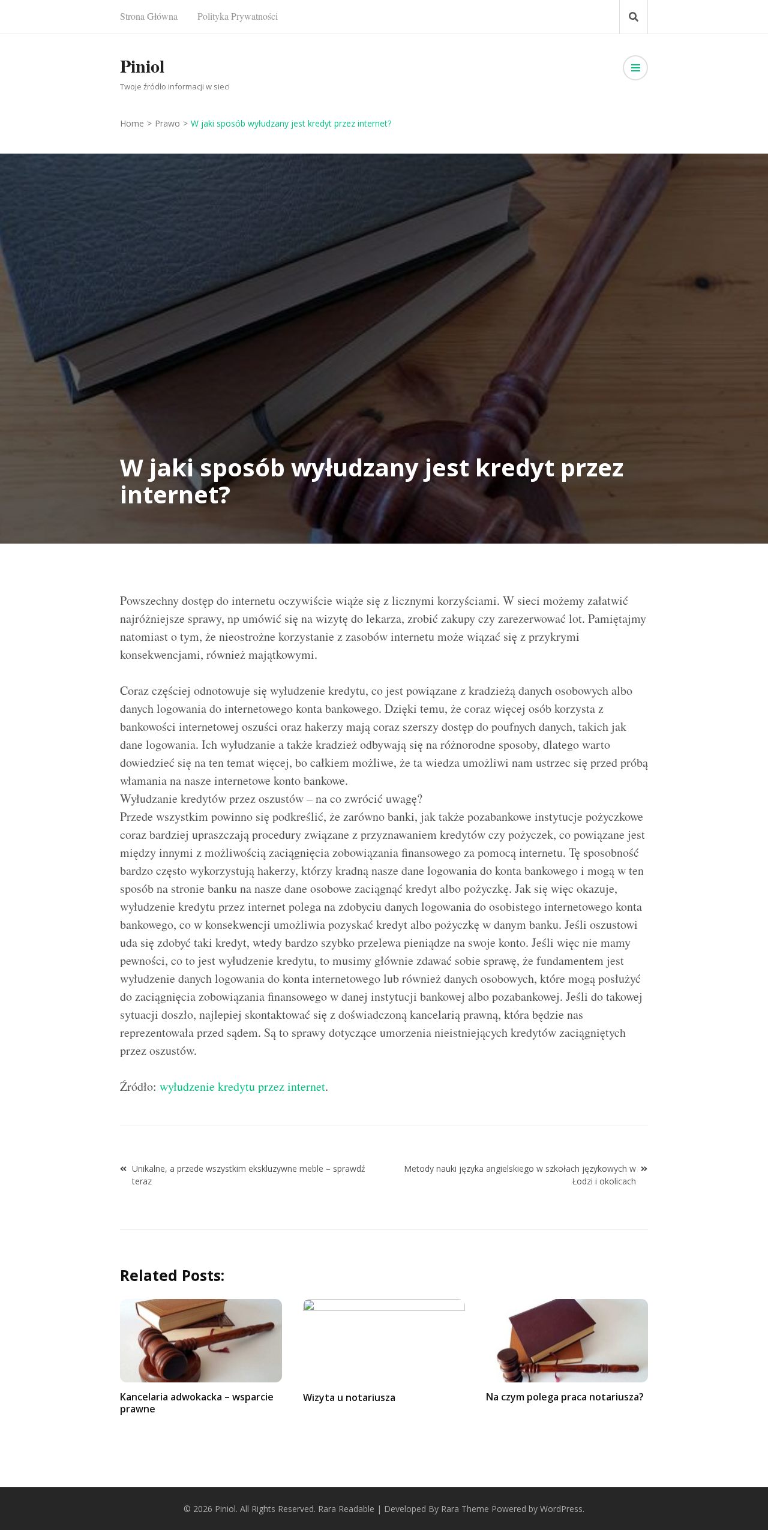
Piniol (142, 65)
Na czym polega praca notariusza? (565, 1396)
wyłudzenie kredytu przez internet (242, 1086)
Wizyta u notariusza (349, 1397)
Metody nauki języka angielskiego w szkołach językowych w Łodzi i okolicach (520, 1175)
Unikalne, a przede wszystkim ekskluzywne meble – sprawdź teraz (248, 1175)
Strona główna (149, 16)
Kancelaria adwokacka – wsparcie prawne (197, 1402)
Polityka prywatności (237, 16)
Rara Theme (465, 1508)
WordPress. (562, 1508)
